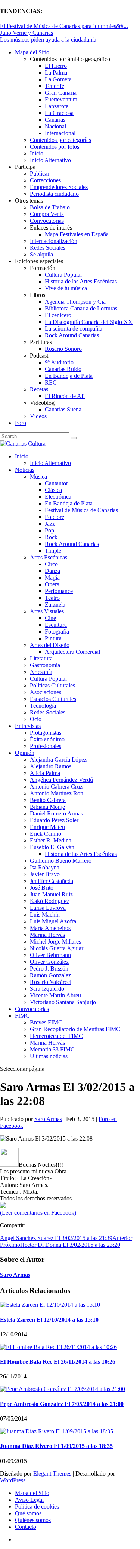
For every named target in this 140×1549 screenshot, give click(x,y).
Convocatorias (47, 221)
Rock (51, 537)
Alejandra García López (58, 759)
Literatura (41, 658)
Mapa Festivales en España (77, 234)
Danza (52, 571)
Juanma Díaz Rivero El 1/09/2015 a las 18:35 (56, 1446)
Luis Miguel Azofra (53, 921)
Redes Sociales (47, 248)
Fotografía (57, 631)
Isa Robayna (44, 867)
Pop (49, 530)
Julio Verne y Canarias (26, 33)
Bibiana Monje (47, 807)
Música (38, 476)
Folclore (54, 517)
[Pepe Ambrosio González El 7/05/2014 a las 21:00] (62, 1389)
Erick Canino (45, 833)
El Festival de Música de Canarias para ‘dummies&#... (64, 26)
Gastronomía (45, 665)
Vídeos (38, 416)
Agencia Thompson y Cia (75, 301)
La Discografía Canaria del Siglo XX (89, 322)
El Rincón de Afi (65, 396)
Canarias (55, 119)
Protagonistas (45, 732)
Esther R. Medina (50, 840)
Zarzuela (55, 604)
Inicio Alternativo (50, 160)
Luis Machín (45, 914)
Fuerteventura (61, 99)
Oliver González (49, 962)
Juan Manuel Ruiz (51, 894)
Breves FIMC (46, 1022)
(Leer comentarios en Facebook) (38, 1212)
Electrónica (58, 496)
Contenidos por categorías (60, 140)
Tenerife (54, 86)
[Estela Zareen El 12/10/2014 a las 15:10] (50, 1305)
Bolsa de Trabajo (50, 207)
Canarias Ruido (63, 369)
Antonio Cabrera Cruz (56, 786)
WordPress (12, 1480)
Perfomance (59, 591)
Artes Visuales (47, 611)
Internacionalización (53, 241)
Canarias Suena (63, 409)
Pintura (53, 638)
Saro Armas (48, 1119)
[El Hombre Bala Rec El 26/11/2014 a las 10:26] (58, 1347)
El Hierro (56, 66)
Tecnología (43, 705)
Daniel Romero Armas (56, 813)
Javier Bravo (45, 874)
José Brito (41, 887)
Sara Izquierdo (47, 988)
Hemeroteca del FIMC (56, 1036)
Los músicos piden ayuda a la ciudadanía (48, 39)
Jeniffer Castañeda (51, 881)
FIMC (22, 1015)
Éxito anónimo (47, 739)
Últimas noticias (49, 1056)
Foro (20, 423)
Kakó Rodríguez (49, 901)
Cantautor (56, 483)
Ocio (35, 719)
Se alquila (41, 254)
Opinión (24, 753)
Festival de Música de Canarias (81, 510)
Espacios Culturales (53, 699)
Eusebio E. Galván (52, 847)
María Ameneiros (50, 928)
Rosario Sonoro (63, 349)
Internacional (60, 133)
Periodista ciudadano (54, 194)
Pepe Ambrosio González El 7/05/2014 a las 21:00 (62, 1404)
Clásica (53, 490)
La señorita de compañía (73, 328)
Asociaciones (45, 692)
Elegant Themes (52, 1473)
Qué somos (28, 1513)
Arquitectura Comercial (72, 652)
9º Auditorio (59, 362)
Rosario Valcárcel (50, 982)
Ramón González (50, 975)
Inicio (36, 153)
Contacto (25, 1527)
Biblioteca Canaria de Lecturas (81, 308)
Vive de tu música (66, 288)
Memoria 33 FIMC (52, 1049)
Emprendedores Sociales (59, 187)
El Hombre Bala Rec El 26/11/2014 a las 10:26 (57, 1361)
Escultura (56, 625)
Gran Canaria (61, 92)
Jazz (50, 523)
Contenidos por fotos (54, 146)
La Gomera (58, 79)
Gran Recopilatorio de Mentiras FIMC (75, 1029)
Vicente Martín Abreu (55, 995)
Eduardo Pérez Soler (54, 820)
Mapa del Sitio (32, 52)
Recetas (39, 389)
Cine (50, 618)
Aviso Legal (29, 1500)
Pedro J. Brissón (49, 968)
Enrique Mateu (47, 827)
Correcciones (45, 180)
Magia (52, 577)
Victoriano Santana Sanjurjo (63, 1002)
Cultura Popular (63, 274)
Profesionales (45, 746)
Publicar (39, 173)
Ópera (52, 584)
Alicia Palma (45, 773)
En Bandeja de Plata (69, 376)
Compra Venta (47, 214)
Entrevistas (28, 726)
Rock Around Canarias (72, 335)
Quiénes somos (33, 1520)
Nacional (55, 126)
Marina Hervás (47, 935)
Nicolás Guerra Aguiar (56, 948)
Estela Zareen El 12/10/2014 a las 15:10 (49, 1319)
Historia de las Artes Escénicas (81, 281)
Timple (53, 550)
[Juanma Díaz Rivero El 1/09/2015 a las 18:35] (56, 1431)
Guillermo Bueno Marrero (60, 860)
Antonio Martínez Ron (56, 793)
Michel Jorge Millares (55, 941)
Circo (51, 564)
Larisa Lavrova (48, 908)
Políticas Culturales (52, 685)
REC (51, 382)
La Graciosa (59, 113)
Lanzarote (56, 106)
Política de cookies (37, 1506)
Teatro (52, 598)
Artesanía (41, 672)
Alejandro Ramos (50, 766)
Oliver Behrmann (50, 955)
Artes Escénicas (48, 557)
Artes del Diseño (49, 645)
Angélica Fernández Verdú (61, 780)
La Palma (56, 72)
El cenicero (58, 315)
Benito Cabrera (48, 800)
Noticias (24, 470)
